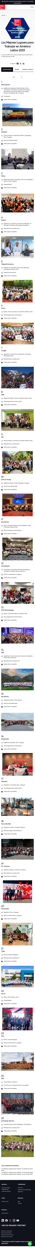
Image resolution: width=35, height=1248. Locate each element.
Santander (5, 909)
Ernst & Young (6, 479)
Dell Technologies (7, 610)
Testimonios (20, 1191)
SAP (2, 395)
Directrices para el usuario (7, 1234)
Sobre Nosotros (5, 1213)
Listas (3, 1198)
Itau (2, 1036)
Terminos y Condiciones (6, 1231)
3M (2, 437)
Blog (19, 1201)
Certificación (21, 1184)
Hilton (3, 176)
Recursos (20, 1198)
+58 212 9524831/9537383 (13, 1225)
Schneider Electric (7, 1121)
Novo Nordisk (6, 824)
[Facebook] (6, 1220)
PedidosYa (5, 739)
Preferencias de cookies (6, 1236)
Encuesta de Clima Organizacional (6, 1188)
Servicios (4, 1184)
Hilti (2, 1078)
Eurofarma (5, 522)
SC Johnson (5, 866)
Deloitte (4, 132)
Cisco (3, 308)
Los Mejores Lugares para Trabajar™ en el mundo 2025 (16, 1174)
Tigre (3, 951)
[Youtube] (17, 1220)
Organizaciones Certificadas (24, 1189)
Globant (4, 781)
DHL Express (5, 85)
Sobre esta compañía (10, 99)
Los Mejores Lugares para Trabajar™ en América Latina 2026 (17, 1169)
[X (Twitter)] (10, 1220)
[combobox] (17, 77)
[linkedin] (2, 1220)
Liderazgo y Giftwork (6, 1191)
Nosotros (4, 1210)
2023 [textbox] (14, 77)
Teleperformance (7, 264)
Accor (3, 994)
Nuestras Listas (5, 1201)
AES (2, 652)
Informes (20, 1203)
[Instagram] (13, 1220)
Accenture (5, 696)
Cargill (3, 351)
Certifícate (20, 1187)
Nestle (3, 220)
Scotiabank (5, 566)
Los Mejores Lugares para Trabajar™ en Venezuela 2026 (17, 1172)
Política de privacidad (6, 1232)
